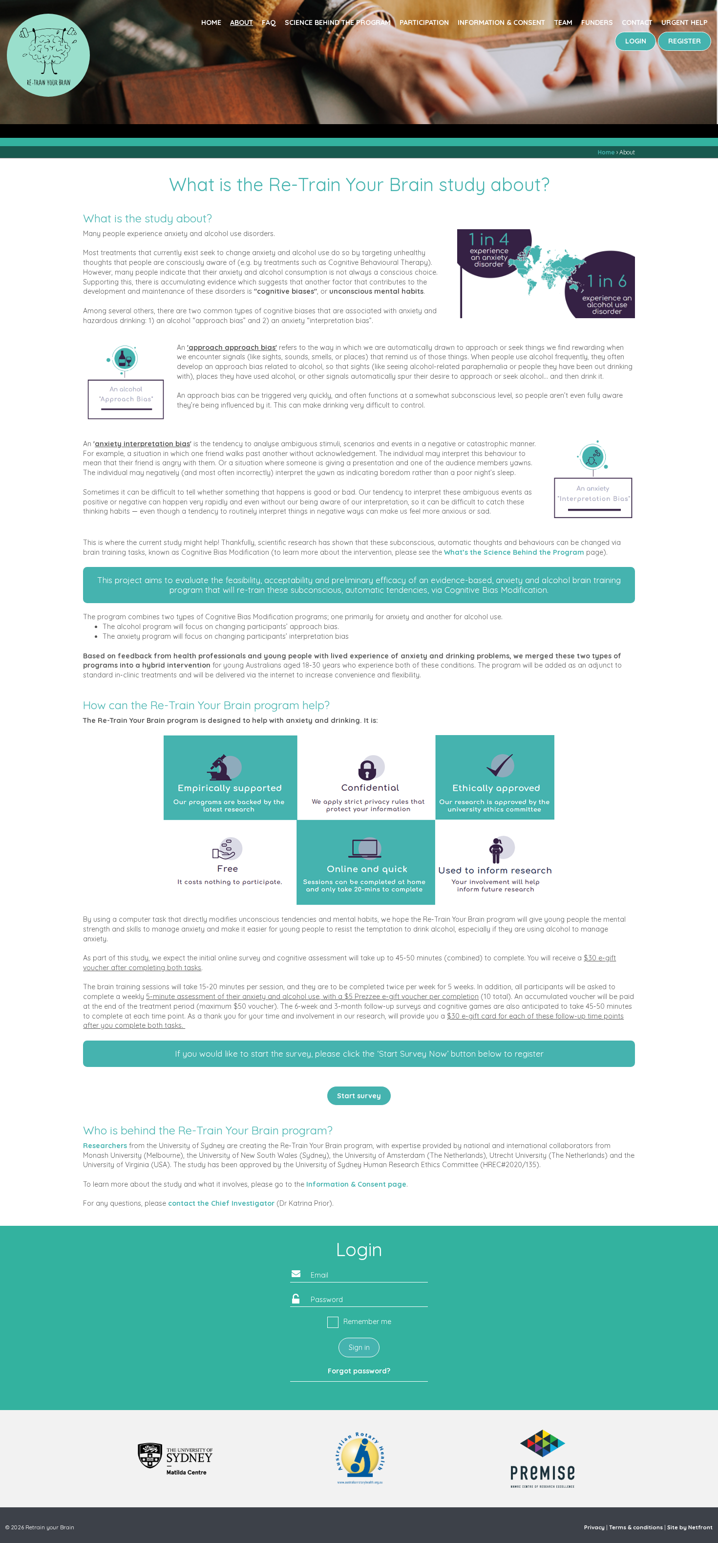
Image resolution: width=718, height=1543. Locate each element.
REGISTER (684, 41)
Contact (637, 22)
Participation (424, 22)
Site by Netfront (690, 1527)
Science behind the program (338, 22)
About (241, 22)
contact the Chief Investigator (221, 1203)
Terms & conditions (636, 1527)
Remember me (367, 1321)
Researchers (105, 1145)
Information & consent (501, 22)
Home (211, 22)
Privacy (594, 1527)
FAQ (269, 22)
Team (563, 22)
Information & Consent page (356, 1184)
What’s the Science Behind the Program (514, 552)
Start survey (359, 1095)
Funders (597, 22)
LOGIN (635, 41)
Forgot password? (359, 1371)
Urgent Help (684, 22)
